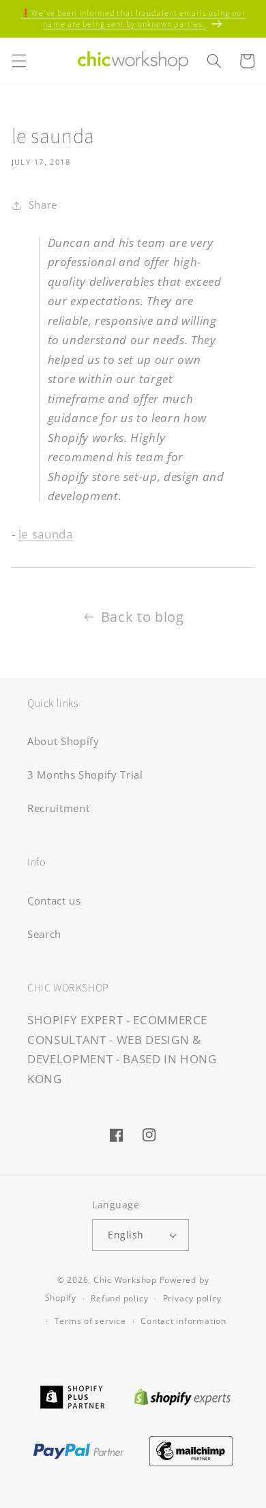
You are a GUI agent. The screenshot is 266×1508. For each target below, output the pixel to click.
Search (44, 934)
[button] (18, 60)
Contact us (54, 901)
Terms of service (90, 1321)
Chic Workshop (125, 1280)
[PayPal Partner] (78, 1449)
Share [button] (43, 205)
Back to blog (142, 617)
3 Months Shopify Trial (85, 775)
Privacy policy (192, 1298)
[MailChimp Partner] (191, 1449)
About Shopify (63, 741)
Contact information (183, 1321)
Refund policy (119, 1298)
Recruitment (58, 808)
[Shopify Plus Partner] (72, 1395)
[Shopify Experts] (182, 1395)
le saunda (45, 534)
